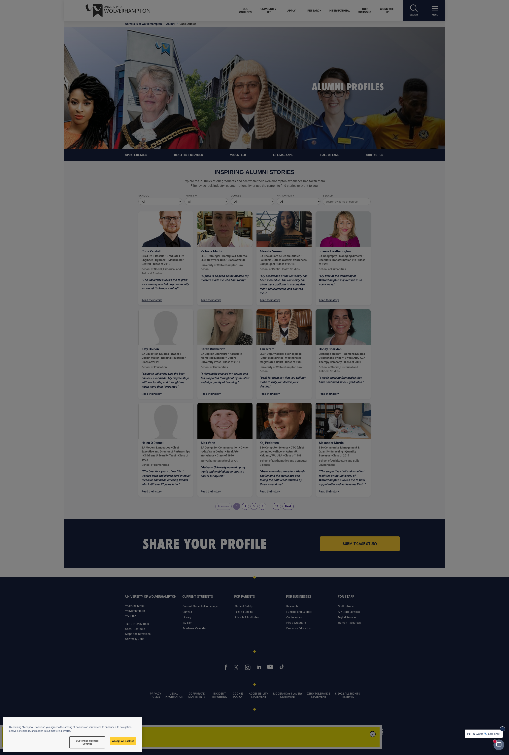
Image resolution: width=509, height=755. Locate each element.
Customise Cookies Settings (87, 742)
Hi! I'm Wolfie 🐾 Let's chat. (483, 733)
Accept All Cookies (123, 741)
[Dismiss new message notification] (502, 729)
